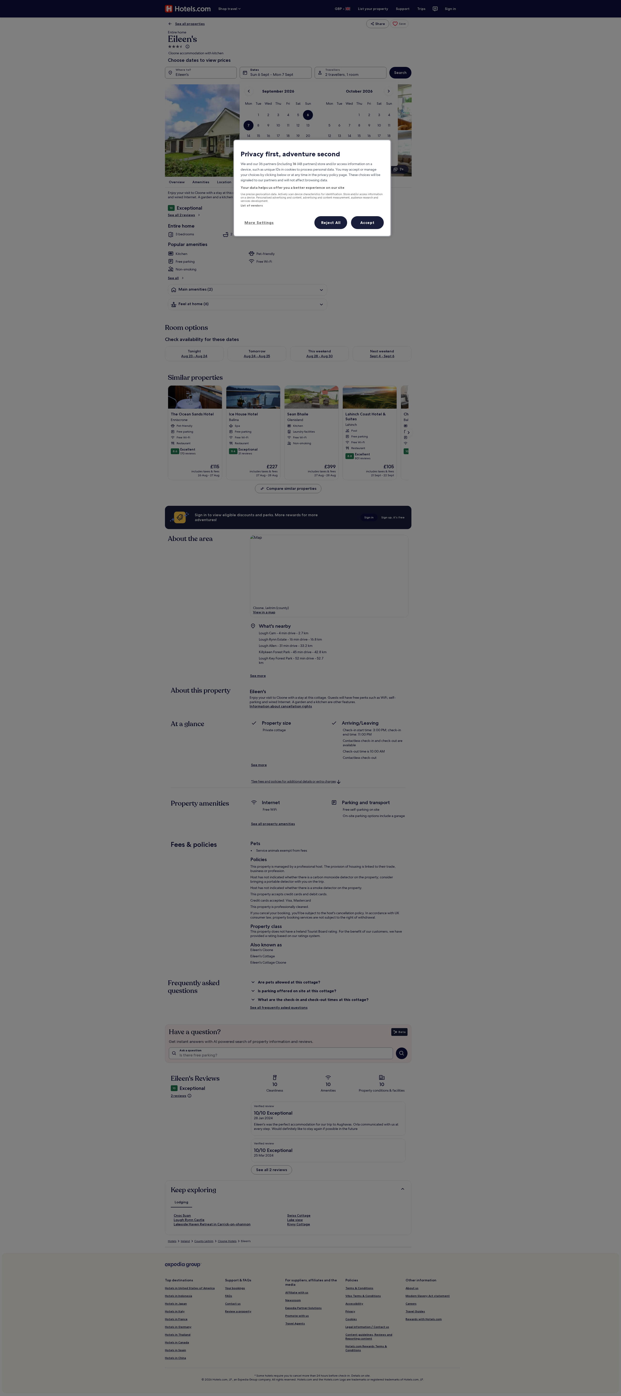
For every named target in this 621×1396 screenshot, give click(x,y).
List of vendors (252, 205)
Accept (367, 222)
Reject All (331, 222)
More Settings (259, 222)
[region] (312, 188)
